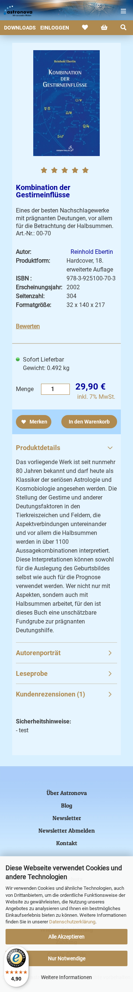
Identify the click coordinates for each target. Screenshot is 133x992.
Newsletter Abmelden (66, 830)
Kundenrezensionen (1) (50, 694)
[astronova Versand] (15, 11)
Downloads (20, 28)
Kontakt (66, 843)
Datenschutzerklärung (72, 921)
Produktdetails (38, 448)
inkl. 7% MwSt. (96, 396)
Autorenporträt (38, 653)
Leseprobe (32, 673)
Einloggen (54, 28)
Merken (37, 422)
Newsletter (66, 818)
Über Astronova (67, 792)
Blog (66, 805)
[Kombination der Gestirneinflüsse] (66, 103)
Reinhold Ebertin (92, 251)
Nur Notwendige (66, 958)
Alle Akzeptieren (66, 937)
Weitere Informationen (66, 977)
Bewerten (28, 326)
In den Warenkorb (89, 422)
